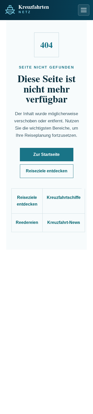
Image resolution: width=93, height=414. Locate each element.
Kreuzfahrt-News (63, 222)
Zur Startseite (46, 154)
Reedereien (27, 222)
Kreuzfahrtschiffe (64, 197)
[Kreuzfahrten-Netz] (38, 8)
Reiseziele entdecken (46, 171)
